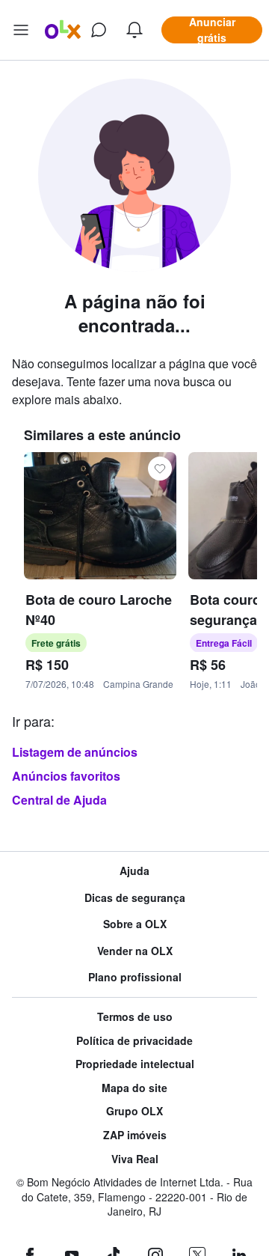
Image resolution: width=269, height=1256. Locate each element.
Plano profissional (135, 977)
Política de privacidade (134, 1041)
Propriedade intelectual (134, 1064)
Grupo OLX (134, 1111)
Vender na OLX (135, 951)
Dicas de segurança (134, 898)
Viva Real (134, 1159)
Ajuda (134, 871)
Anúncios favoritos (66, 775)
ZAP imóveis (135, 1135)
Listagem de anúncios (74, 751)
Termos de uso (135, 1017)
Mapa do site (134, 1088)
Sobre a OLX (135, 924)
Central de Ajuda (59, 799)
